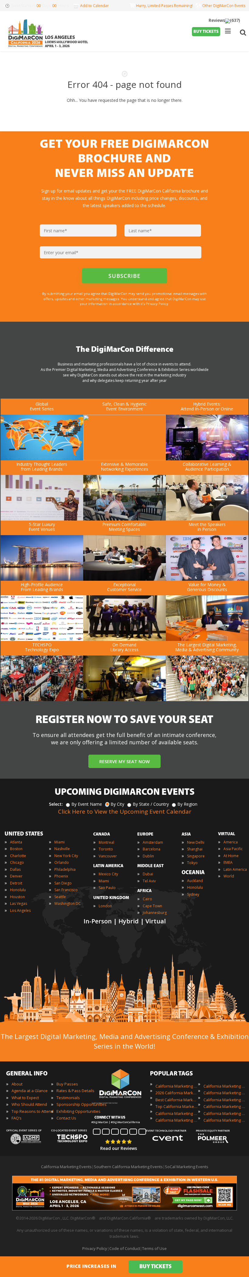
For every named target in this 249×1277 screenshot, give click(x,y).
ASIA (186, 834)
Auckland (195, 880)
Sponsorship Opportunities (81, 1104)
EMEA (228, 862)
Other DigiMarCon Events (223, 5)
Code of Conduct (124, 1248)
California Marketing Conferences (176, 1113)
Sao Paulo (107, 887)
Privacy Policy (94, 1248)
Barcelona (151, 849)
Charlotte (18, 855)
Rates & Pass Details (75, 1090)
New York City (66, 855)
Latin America (235, 869)
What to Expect (25, 1097)
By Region (187, 804)
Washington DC (67, 903)
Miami (59, 842)
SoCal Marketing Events (186, 1166)
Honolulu (18, 889)
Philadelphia (65, 869)
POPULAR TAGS (171, 1074)
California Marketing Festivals (224, 1086)
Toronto (106, 849)
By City (117, 804)
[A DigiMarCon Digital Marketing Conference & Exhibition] (120, 1100)
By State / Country (151, 804)
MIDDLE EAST (150, 866)
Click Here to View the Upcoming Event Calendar (124, 811)
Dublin (148, 856)
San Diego (63, 883)
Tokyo (192, 862)
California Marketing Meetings (224, 1092)
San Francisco (66, 889)
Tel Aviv (149, 881)
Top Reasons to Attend (32, 1111)
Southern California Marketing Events (128, 1166)
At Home (231, 855)
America (230, 842)
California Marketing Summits (224, 1113)
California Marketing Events (176, 1086)
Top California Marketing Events (176, 1106)
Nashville (62, 848)
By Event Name (86, 804)
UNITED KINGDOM (111, 898)
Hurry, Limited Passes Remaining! (163, 5)
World (228, 876)
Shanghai (195, 849)
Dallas (15, 869)
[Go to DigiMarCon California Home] (25, 48)
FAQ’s (17, 1118)
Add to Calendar (94, 5)
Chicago (17, 862)
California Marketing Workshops (224, 1120)
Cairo (147, 899)
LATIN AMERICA (108, 866)
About (17, 1084)
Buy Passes (67, 1084)
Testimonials (68, 1097)
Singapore (196, 856)
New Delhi (195, 842)
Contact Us (66, 1118)
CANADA (101, 834)
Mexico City (108, 874)
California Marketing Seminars (224, 1106)
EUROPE (145, 834)
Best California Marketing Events (176, 1099)
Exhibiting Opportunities (78, 1111)
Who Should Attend (29, 1104)
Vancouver (108, 856)
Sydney (193, 894)
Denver (16, 876)
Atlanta (16, 842)
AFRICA (144, 891)
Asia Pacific (233, 848)
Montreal (106, 842)
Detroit (16, 883)
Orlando (61, 862)
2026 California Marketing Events (176, 1092)
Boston (16, 848)
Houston (17, 896)
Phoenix (61, 876)
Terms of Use (154, 1248)
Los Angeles (20, 910)
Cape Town (152, 905)
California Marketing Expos (176, 1120)
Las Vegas (18, 903)
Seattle (60, 896)
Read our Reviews (118, 1148)
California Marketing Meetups (224, 1099)
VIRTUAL (226, 834)
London (105, 905)
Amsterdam (153, 842)
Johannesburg (155, 912)
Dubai (148, 874)
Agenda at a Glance (30, 1090)
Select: (56, 804)
